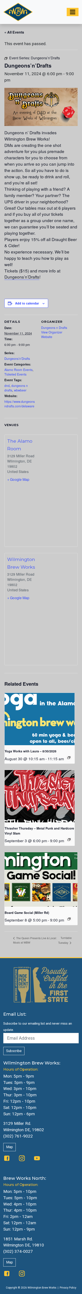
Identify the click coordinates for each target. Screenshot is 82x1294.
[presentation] (40, 719)
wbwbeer (20, 390)
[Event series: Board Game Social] (69, 919)
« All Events (14, 32)
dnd (7, 385)
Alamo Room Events (18, 369)
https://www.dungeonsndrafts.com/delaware (19, 403)
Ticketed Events (15, 374)
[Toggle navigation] (73, 12)
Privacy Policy (68, 1287)
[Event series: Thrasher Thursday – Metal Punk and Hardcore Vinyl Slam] (69, 839)
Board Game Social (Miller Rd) (27, 912)
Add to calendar (27, 303)
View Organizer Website (51, 334)
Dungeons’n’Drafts (21, 277)
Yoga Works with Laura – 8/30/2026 (30, 751)
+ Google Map (18, 479)
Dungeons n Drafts (54, 327)
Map (9, 1147)
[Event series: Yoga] (68, 757)
